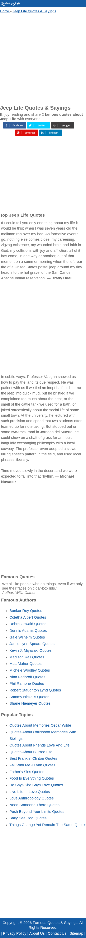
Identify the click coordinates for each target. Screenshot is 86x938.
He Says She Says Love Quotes (36, 785)
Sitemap (76, 933)
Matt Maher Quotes (25, 664)
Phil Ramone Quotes (26, 683)
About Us (37, 933)
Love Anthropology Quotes (31, 798)
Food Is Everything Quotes (31, 778)
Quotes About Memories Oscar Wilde (40, 725)
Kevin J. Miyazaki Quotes (30, 650)
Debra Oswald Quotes (27, 624)
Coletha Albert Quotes (27, 617)
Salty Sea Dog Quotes (28, 818)
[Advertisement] (43, 58)
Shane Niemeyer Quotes (30, 703)
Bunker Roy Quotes (25, 611)
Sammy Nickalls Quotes (29, 697)
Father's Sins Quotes (26, 772)
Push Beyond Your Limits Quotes (36, 812)
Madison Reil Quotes (26, 657)
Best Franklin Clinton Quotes (33, 758)
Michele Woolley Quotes (29, 670)
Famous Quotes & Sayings (55, 923)
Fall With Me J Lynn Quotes (32, 765)
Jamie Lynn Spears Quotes (31, 644)
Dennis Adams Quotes (28, 630)
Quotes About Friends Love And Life (39, 745)
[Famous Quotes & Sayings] (10, 5)
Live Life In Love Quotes (29, 792)
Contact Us (57, 933)
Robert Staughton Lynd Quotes (35, 690)
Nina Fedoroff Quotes (27, 677)
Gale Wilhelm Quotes (27, 637)
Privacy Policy (14, 933)
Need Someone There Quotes (34, 805)
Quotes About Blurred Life (30, 752)
